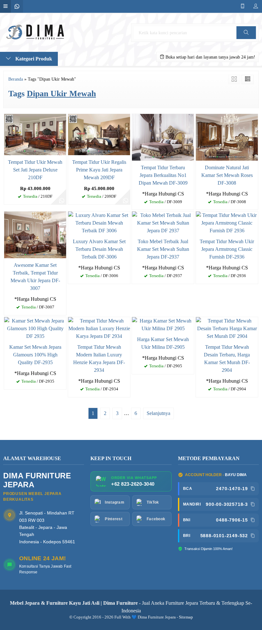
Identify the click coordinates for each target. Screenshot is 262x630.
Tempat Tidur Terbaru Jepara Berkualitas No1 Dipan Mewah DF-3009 (163, 175)
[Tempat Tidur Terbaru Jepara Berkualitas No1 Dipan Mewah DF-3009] (163, 136)
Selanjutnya (158, 413)
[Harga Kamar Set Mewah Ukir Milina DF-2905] (163, 324)
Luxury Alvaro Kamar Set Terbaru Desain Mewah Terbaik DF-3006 (99, 249)
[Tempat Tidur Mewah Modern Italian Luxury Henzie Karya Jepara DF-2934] (99, 328)
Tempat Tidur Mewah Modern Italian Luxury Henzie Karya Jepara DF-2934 (99, 358)
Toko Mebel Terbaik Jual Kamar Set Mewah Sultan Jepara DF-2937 (163, 249)
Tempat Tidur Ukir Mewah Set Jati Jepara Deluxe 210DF (35, 169)
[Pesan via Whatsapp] (61, 200)
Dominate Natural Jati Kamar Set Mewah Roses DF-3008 (227, 175)
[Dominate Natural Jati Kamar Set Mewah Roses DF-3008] (227, 136)
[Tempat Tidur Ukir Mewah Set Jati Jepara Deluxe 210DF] (35, 134)
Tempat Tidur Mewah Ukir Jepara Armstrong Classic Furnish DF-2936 (227, 249)
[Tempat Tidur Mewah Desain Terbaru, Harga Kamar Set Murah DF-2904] (227, 328)
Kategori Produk (33, 58)
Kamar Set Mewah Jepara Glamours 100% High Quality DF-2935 (35, 354)
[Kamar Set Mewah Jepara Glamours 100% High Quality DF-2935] (35, 328)
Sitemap (186, 617)
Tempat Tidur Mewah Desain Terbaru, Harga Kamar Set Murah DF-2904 (227, 358)
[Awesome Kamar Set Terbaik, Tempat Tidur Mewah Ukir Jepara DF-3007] (35, 234)
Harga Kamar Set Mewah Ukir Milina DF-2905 (163, 343)
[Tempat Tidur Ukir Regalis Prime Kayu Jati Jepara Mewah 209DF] (99, 134)
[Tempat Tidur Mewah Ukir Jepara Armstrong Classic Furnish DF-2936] (227, 222)
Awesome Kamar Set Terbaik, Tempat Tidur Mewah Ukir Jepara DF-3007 (35, 276)
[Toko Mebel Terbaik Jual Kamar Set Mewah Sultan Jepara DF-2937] (163, 222)
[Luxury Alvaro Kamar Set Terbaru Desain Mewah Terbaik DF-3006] (99, 222)
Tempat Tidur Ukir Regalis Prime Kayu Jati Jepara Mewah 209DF (99, 169)
